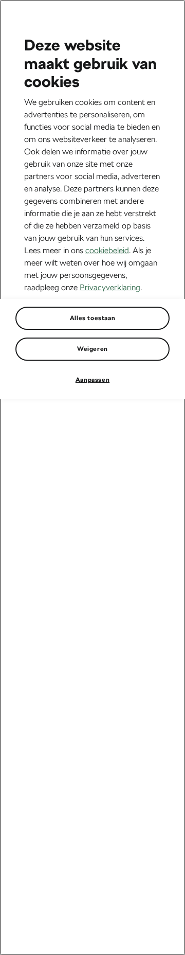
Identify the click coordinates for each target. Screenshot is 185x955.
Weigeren (92, 348)
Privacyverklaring (110, 287)
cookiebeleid (107, 250)
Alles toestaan (92, 318)
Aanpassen (92, 379)
